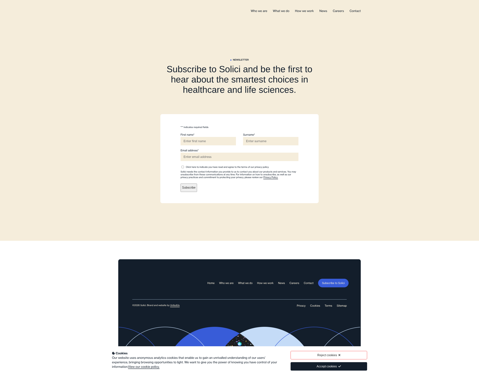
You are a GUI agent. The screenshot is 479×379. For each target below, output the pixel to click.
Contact (355, 11)
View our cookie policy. (143, 367)
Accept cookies (327, 366)
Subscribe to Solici (333, 283)
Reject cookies (327, 355)
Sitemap (342, 305)
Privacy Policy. (270, 177)
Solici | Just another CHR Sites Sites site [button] (132, 11)
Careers (338, 11)
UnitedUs (175, 305)
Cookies (315, 305)
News (323, 11)
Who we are (259, 11)
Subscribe (189, 187)
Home (211, 283)
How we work (304, 11)
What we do (281, 11)
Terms (328, 305)
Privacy (301, 305)
